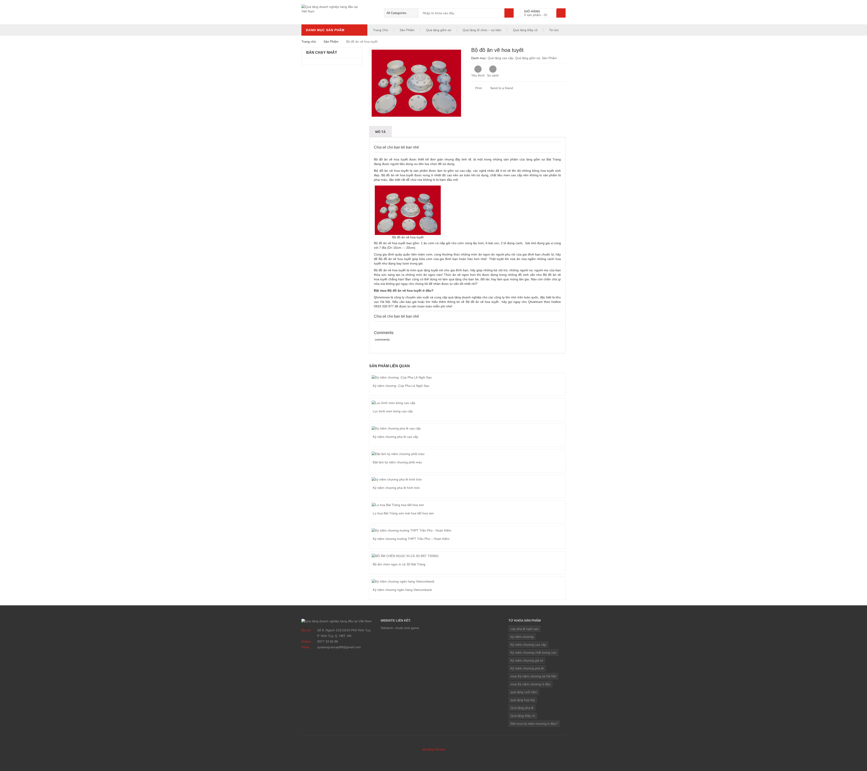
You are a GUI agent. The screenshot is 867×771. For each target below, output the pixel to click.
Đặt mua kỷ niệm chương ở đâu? (534, 723)
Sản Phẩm (407, 30)
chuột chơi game (407, 628)
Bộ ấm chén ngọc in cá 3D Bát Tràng (399, 564)
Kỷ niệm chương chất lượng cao (533, 652)
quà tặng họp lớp (522, 700)
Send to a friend (501, 88)
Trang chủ (308, 41)
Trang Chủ (380, 30)
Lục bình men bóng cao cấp (393, 411)
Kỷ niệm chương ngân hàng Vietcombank (402, 590)
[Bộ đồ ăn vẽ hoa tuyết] (416, 83)
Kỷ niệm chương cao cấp (528, 644)
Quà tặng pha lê (522, 708)
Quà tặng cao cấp (500, 58)
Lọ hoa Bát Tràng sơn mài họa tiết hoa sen (403, 513)
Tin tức (554, 30)
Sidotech (387, 628)
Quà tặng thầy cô (525, 30)
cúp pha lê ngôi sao (524, 629)
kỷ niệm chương (522, 637)
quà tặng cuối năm (523, 692)
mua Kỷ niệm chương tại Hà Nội (533, 676)
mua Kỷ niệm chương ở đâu (530, 684)
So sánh (493, 69)
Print (478, 88)
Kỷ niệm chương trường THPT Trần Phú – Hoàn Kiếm (411, 539)
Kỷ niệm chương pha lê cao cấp (395, 437)
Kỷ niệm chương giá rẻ (526, 660)
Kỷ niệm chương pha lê (527, 668)
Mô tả (380, 132)
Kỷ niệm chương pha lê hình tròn (396, 488)
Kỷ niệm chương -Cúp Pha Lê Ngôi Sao (401, 386)
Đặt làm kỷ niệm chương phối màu (397, 462)
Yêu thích (478, 75)
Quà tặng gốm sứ (438, 30)
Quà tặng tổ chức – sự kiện (482, 30)
